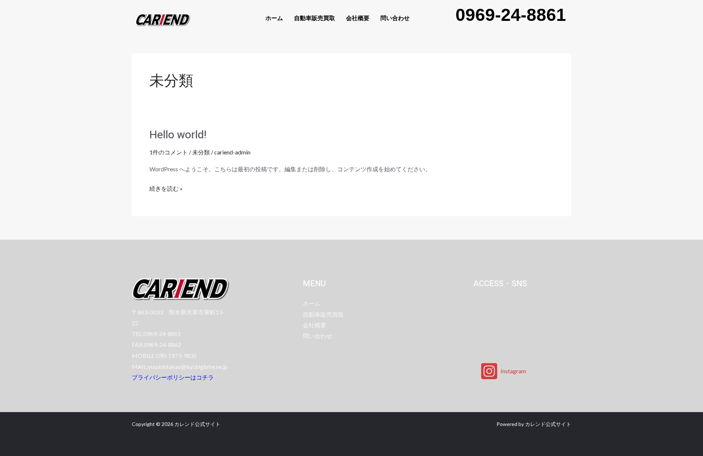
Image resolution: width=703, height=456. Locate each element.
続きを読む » (166, 187)
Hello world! (178, 135)
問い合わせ (395, 17)
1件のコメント (168, 152)
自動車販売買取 (314, 17)
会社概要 (357, 17)
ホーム (274, 17)
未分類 (201, 152)
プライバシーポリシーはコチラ (173, 377)
